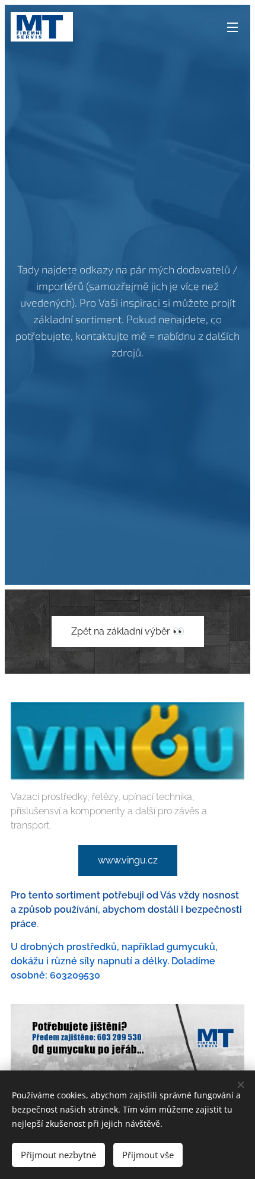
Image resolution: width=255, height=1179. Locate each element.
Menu (232, 27)
